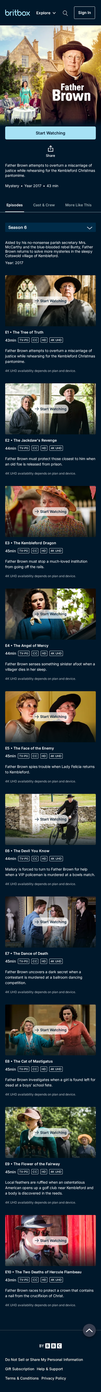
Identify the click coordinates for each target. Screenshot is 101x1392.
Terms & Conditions (22, 1378)
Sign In (84, 12)
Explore (43, 13)
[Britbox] (17, 13)
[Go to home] (50, 1345)
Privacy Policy (53, 1378)
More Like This (78, 205)
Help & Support (50, 1369)
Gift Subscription (19, 1369)
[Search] (65, 13)
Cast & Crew (44, 205)
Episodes (14, 205)
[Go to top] (89, 1330)
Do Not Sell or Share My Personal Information (44, 1359)
